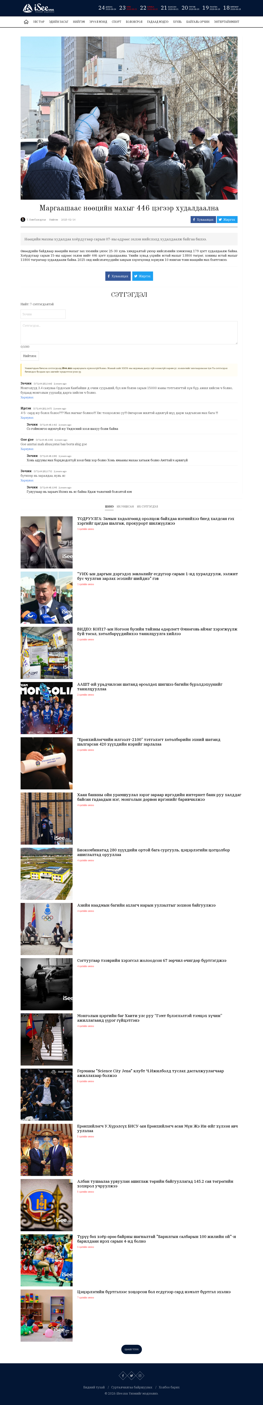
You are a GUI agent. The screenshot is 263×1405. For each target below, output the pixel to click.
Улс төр (38, 22)
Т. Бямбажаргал (36, 219)
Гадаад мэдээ (157, 22)
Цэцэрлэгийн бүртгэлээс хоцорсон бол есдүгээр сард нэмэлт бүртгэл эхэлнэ (154, 1292)
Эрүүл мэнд (98, 22)
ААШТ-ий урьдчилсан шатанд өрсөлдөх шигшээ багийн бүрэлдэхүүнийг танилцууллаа (149, 686)
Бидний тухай (94, 1387)
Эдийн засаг (58, 22)
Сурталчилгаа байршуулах (131, 1387)
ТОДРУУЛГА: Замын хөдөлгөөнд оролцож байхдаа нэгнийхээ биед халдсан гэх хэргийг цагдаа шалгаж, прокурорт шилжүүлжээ (155, 521)
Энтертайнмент (226, 22)
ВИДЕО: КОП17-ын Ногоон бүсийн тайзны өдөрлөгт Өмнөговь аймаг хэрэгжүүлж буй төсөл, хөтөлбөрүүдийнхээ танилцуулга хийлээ (157, 631)
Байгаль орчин (197, 22)
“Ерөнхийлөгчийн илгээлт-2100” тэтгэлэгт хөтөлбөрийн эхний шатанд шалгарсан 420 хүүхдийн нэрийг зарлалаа (148, 742)
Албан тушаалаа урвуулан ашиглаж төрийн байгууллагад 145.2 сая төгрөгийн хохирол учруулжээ (155, 1183)
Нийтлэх (29, 356)
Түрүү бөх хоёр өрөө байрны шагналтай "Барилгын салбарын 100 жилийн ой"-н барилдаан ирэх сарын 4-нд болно (156, 1239)
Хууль (177, 22)
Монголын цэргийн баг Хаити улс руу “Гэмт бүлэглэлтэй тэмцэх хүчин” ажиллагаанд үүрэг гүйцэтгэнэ (149, 1018)
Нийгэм (79, 22)
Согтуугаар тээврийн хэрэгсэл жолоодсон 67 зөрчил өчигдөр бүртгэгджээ (151, 960)
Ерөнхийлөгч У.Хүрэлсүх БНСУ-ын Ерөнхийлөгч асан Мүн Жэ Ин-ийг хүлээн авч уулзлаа (157, 1128)
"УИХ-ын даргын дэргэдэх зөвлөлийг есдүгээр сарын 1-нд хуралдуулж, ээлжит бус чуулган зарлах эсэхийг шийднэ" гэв (157, 576)
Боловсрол (134, 22)
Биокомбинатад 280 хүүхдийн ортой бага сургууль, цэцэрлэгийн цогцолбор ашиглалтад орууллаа (153, 852)
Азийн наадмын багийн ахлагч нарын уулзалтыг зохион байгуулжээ (146, 905)
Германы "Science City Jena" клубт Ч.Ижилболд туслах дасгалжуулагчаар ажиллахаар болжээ (150, 1073)
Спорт (116, 22)
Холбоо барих (169, 1387)
